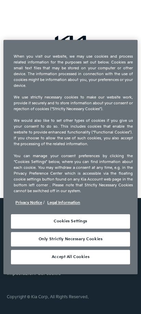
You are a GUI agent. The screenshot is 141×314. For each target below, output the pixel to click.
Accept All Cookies (70, 257)
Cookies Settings (70, 221)
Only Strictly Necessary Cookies (71, 239)
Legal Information (63, 202)
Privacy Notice (28, 202)
